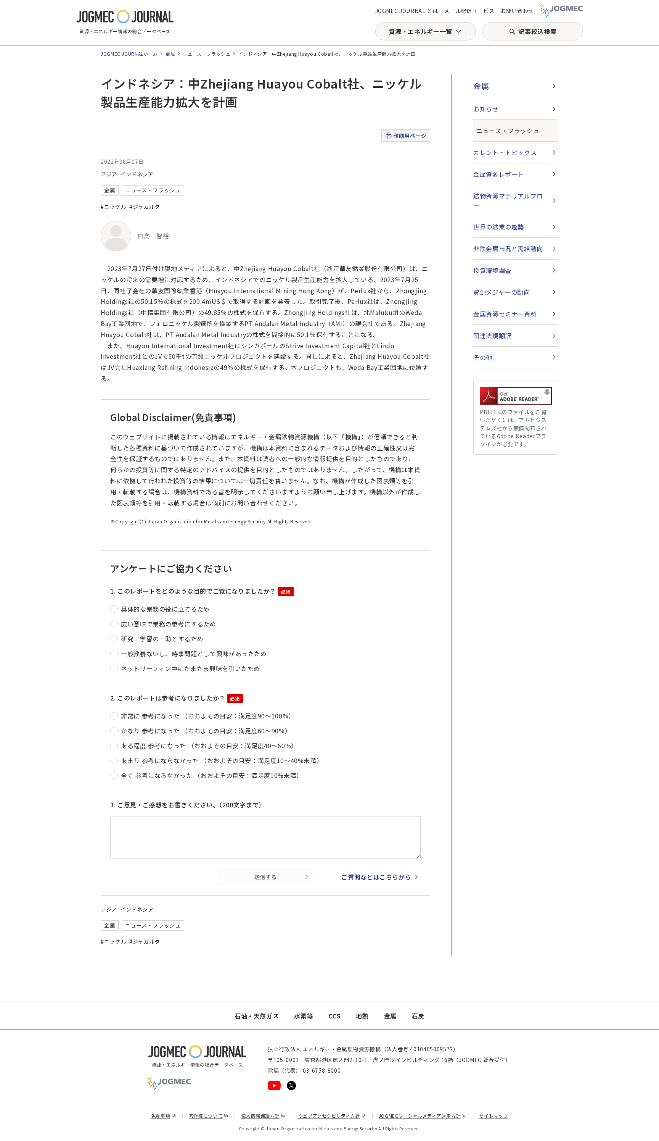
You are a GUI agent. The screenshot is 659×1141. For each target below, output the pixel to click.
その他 (482, 357)
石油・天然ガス (257, 1015)
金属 (170, 53)
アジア (109, 174)
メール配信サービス (469, 11)
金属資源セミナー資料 (505, 313)
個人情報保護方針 (263, 1115)
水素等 (303, 1015)
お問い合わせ (517, 11)
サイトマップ (493, 1115)
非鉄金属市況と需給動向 (508, 248)
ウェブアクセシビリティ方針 (332, 1115)
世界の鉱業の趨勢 (498, 226)
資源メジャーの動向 (501, 292)
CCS (334, 1015)
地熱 (362, 1015)
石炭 (418, 1015)
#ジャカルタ (144, 206)
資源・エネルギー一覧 (420, 31)
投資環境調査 (492, 270)
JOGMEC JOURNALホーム (129, 53)
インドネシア (137, 174)
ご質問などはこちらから (376, 876)
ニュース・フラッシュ (206, 53)
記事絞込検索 (537, 31)
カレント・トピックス (505, 152)
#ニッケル (113, 206)
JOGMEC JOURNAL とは (406, 11)
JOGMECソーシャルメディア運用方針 (423, 1115)
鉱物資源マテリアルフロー (508, 200)
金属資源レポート (498, 174)
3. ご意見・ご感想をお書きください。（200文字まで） (187, 804)
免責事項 (163, 1115)
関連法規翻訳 (492, 335)
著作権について (208, 1115)
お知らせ (486, 108)
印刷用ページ (409, 135)
